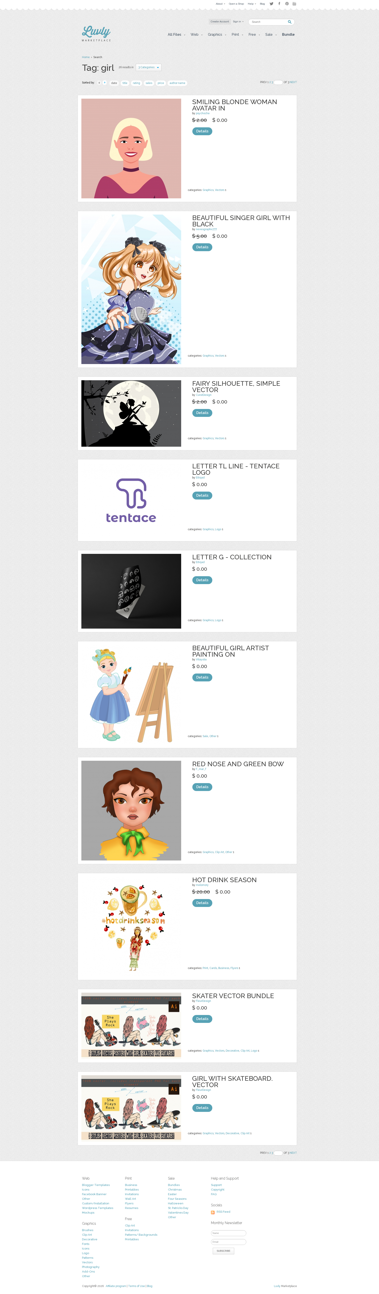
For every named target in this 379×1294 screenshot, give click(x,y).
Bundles (174, 1185)
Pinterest (287, 3)
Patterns (87, 1257)
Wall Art (130, 1198)
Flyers (234, 968)
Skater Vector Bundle (233, 996)
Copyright (217, 1189)
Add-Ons (88, 1271)
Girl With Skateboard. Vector (232, 1082)
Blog (149, 1286)
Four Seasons (177, 1198)
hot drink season (224, 880)
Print (205, 968)
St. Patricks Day (178, 1208)
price (161, 83)
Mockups (88, 1212)
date (114, 83)
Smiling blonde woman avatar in (234, 105)
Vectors (219, 190)
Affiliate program (116, 1286)
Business (223, 968)
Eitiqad (200, 477)
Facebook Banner (94, 1194)
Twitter (271, 3)
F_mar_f (201, 769)
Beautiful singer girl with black (241, 221)
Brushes (87, 1230)
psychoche (203, 113)
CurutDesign (203, 394)
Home (86, 57)
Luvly (277, 1286)
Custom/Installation (95, 1203)
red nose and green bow (238, 764)
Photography (91, 1267)
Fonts (85, 1244)
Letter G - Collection (232, 557)
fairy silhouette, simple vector (236, 387)
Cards (213, 968)
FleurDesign (203, 1000)
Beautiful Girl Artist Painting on (230, 651)
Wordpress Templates (97, 1208)
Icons (85, 1189)
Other (212, 736)
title (125, 83)
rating (136, 83)
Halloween (175, 1203)
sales (149, 83)
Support (216, 1185)
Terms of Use (136, 1286)
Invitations (132, 1194)
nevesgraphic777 (206, 229)
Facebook (279, 3)
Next (293, 82)
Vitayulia (201, 659)
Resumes (131, 1208)
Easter (172, 1194)
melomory (202, 885)
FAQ (213, 1194)
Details (202, 131)
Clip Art (219, 852)
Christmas (175, 1189)
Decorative (232, 1050)
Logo (218, 529)
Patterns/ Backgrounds (141, 1234)
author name (177, 83)
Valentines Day (178, 1212)
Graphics (208, 190)
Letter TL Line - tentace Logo (236, 469)
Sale (205, 736)
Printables (132, 1189)
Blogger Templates (96, 1185)
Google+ (295, 3)
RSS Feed (223, 1211)
